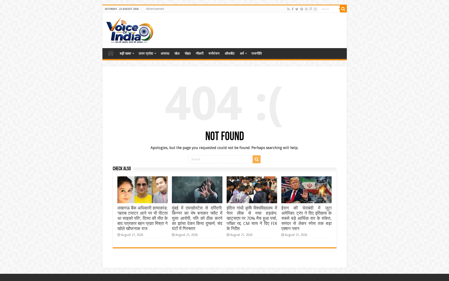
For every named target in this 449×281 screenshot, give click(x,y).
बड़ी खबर (125, 53)
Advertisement (155, 9)
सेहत (188, 53)
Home (111, 53)
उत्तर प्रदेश (146, 53)
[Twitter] (297, 9)
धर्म (242, 53)
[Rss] (288, 9)
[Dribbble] (306, 9)
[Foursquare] (310, 9)
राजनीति (256, 53)
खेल (177, 53)
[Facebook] (292, 9)
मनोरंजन (214, 53)
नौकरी (199, 53)
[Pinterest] (302, 9)
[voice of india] (129, 29)
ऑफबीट (230, 53)
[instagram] (315, 9)
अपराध (165, 53)
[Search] (343, 8)
